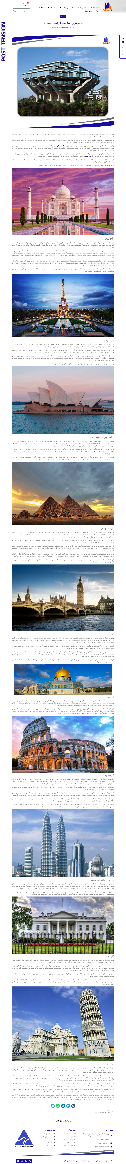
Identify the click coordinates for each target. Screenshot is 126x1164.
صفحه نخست (95, 7)
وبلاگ (97, 11)
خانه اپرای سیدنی (94, 451)
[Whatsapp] (26, 1161)
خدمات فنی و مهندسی (69, 7)
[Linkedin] (18, 1161)
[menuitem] (25, 3)
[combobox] (23, 11)
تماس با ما (88, 11)
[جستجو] (14, 11)
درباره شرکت (84, 7)
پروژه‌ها (43, 7)
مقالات (63, 16)
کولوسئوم (64, 781)
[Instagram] (22, 1161)
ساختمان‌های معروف (58, 146)
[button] (73, 1106)
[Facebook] (30, 1161)
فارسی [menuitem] (24, 5)
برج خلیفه (88, 156)
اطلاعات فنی (53, 7)
